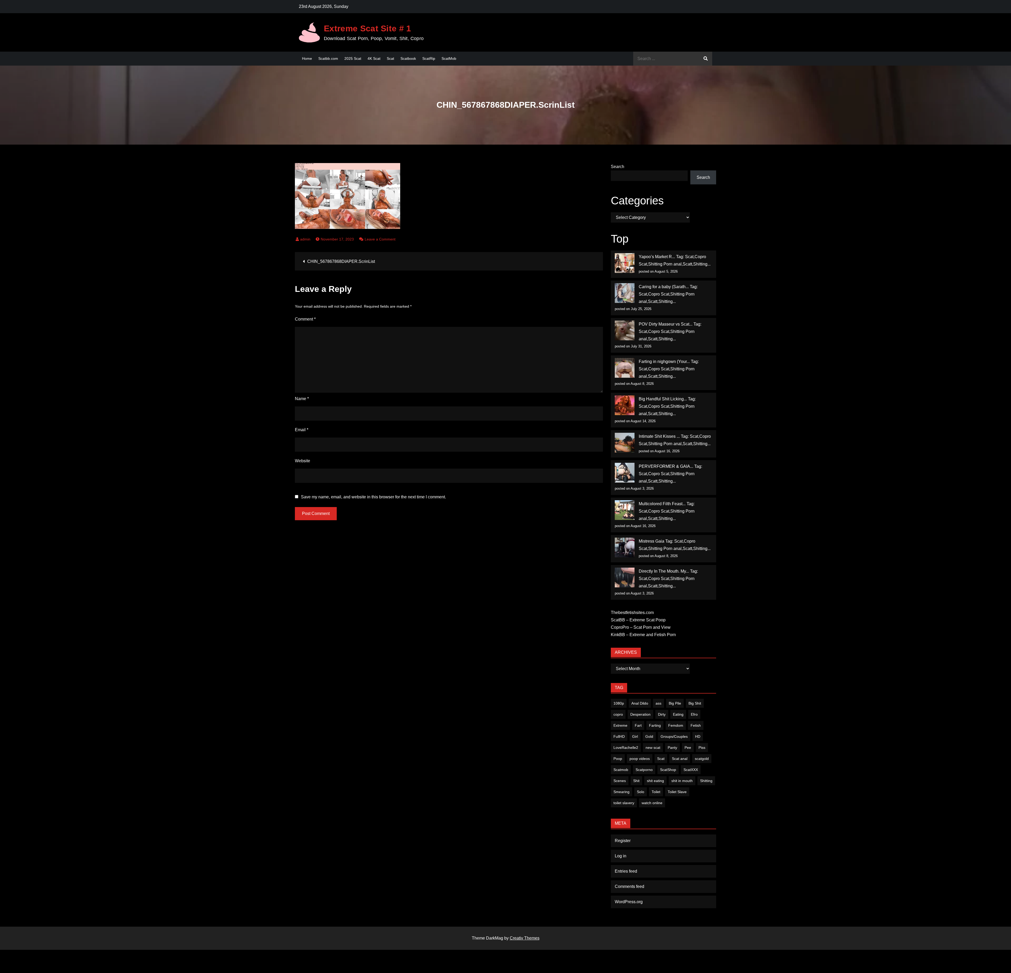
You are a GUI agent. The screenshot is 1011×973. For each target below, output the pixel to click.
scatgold (702, 758)
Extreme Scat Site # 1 (367, 28)
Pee (688, 747)
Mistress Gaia (651, 541)
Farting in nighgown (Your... (664, 361)
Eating (678, 714)
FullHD (619, 736)
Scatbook (408, 58)
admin (305, 239)
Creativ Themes (524, 938)
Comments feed (629, 886)
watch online (652, 803)
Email (301, 429)
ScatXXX (690, 770)
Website (302, 461)
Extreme (620, 725)
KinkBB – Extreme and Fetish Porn (643, 634)
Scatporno (644, 770)
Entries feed (626, 871)
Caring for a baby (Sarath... (664, 286)
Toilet (656, 792)
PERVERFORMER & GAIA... (666, 466)
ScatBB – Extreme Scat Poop (638, 620)
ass (658, 703)
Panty (672, 747)
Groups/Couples (674, 736)
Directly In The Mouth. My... (664, 571)
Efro (694, 714)
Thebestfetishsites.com (632, 612)
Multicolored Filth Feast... (662, 504)
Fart (638, 725)
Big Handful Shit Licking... (663, 399)
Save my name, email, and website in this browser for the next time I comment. (373, 497)
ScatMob (449, 58)
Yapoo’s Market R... (657, 256)
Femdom (675, 725)
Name (302, 398)
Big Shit (694, 703)
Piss (701, 747)
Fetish (696, 725)
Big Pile (675, 703)
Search (617, 166)
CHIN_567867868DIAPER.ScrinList (341, 261)
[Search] (705, 59)
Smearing (621, 792)
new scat (653, 747)
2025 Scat (352, 58)
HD (697, 736)
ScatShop (668, 770)
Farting (655, 725)
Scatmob (620, 770)
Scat (390, 58)
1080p (618, 703)
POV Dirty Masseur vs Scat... (665, 324)
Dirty (662, 714)
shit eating (655, 781)
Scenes (619, 781)
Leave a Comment (380, 239)
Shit (636, 781)
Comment (305, 319)
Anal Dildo (639, 703)
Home (307, 58)
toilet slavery (623, 803)
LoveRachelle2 (625, 747)
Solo (640, 792)
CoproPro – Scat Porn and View (641, 627)
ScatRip (428, 58)
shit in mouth (682, 781)
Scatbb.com (328, 58)
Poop (617, 758)
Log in (620, 856)
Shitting (706, 781)
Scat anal (679, 758)
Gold (649, 736)
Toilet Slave (677, 792)
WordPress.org (629, 902)
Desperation (640, 714)
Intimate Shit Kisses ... (659, 436)
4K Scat (374, 58)
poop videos (640, 758)
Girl (635, 736)
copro (618, 714)
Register (623, 840)
